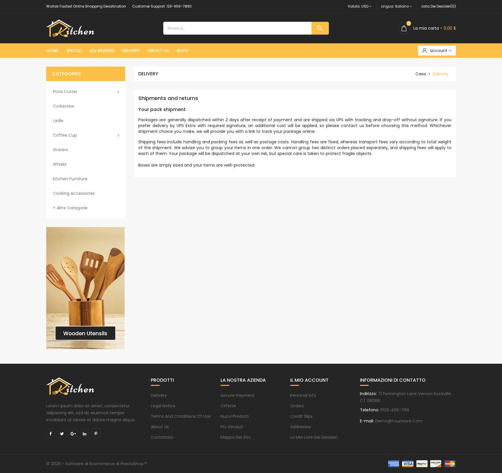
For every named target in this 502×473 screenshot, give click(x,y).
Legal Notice (163, 406)
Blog (182, 50)
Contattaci (162, 437)
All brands (102, 50)
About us (158, 50)
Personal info (303, 395)
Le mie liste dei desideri (314, 437)
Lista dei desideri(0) (439, 6)
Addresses (300, 427)
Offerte (228, 406)
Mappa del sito (235, 437)
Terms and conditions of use (181, 416)
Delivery (131, 50)
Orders (297, 406)
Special (74, 50)
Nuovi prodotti (234, 416)
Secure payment (237, 395)
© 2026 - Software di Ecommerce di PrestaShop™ (96, 464)
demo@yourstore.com (398, 421)
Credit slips (301, 416)
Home (52, 50)
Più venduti (231, 427)
